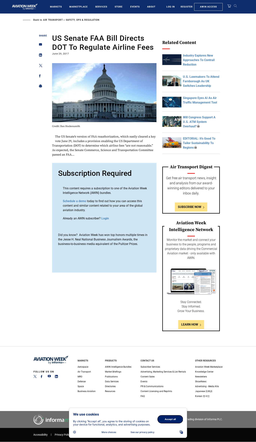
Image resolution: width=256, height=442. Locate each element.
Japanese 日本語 (203, 391)
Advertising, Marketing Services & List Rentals (163, 371)
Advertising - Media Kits (207, 386)
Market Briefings (113, 371)
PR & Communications (152, 386)
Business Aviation (87, 391)
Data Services (112, 381)
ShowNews (200, 381)
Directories (110, 386)
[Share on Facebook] (39, 76)
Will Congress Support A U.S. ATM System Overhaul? (199, 122)
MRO (80, 376)
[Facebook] (42, 377)
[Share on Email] (39, 45)
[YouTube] (49, 377)
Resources (110, 391)
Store (119, 6)
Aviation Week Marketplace (208, 367)
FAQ (143, 396)
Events (135, 6)
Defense (82, 381)
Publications (111, 376)
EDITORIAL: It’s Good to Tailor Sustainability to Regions (199, 143)
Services (101, 6)
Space (81, 386)
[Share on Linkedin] (39, 56)
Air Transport (53, 20)
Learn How (189, 324)
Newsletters (201, 376)
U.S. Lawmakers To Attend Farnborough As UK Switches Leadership (201, 81)
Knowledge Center (204, 371)
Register (187, 6)
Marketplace (78, 6)
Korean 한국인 (202, 396)
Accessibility (40, 434)
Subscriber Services (150, 367)
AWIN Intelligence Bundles (118, 367)
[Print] (39, 87)
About (151, 6)
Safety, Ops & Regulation (83, 20)
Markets (56, 6)
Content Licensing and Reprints (156, 391)
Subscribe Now (189, 207)
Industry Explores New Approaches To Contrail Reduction (199, 60)
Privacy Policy (63, 434)
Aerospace (83, 367)
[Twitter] (35, 377)
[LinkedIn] (56, 377)
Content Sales (148, 376)
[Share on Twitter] (39, 66)
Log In (170, 6)
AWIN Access (208, 6)
